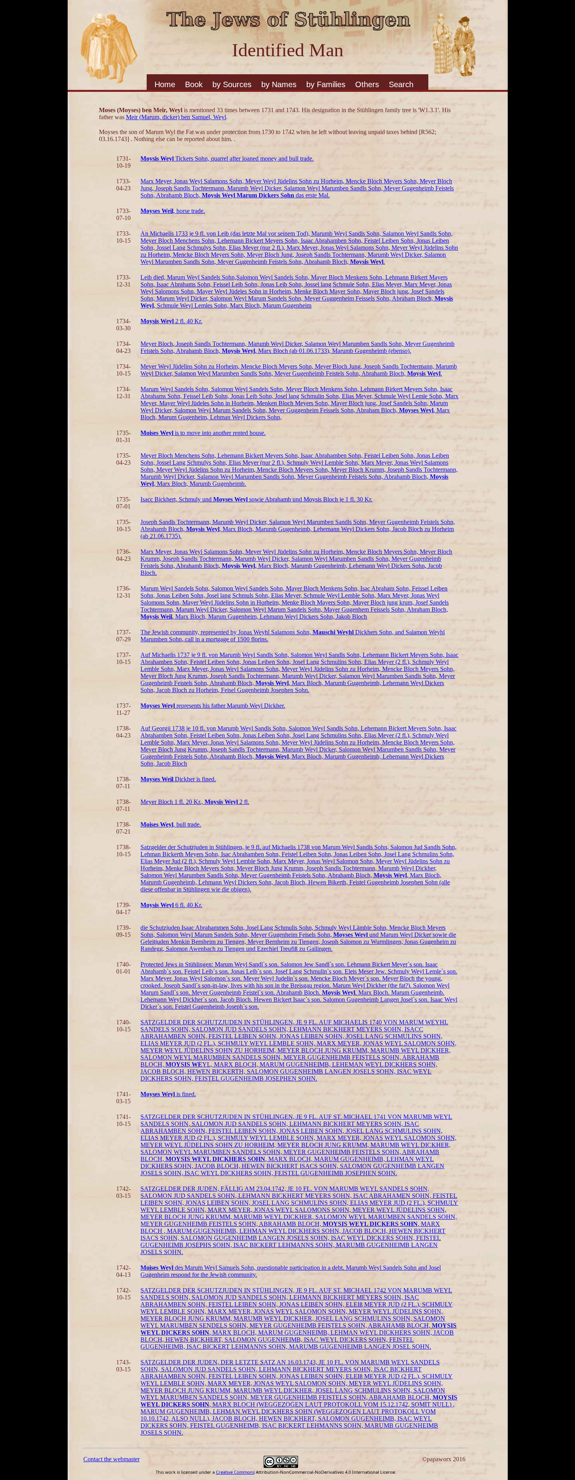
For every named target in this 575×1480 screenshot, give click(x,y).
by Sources (232, 84)
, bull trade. (170, 824)
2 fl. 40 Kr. (171, 321)
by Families (325, 84)
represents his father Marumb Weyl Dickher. (212, 705)
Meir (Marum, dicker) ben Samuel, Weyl (176, 117)
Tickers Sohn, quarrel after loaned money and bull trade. (227, 158)
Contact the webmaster (111, 1459)
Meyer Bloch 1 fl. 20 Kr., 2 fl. (194, 801)
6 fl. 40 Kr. (171, 905)
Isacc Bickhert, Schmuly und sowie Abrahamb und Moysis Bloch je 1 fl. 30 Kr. (256, 499)
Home (165, 84)
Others (367, 84)
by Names (278, 84)
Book (194, 84)
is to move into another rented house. (203, 433)
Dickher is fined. (178, 779)
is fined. (168, 1094)
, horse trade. (172, 211)
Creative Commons (235, 1472)
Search (401, 84)
